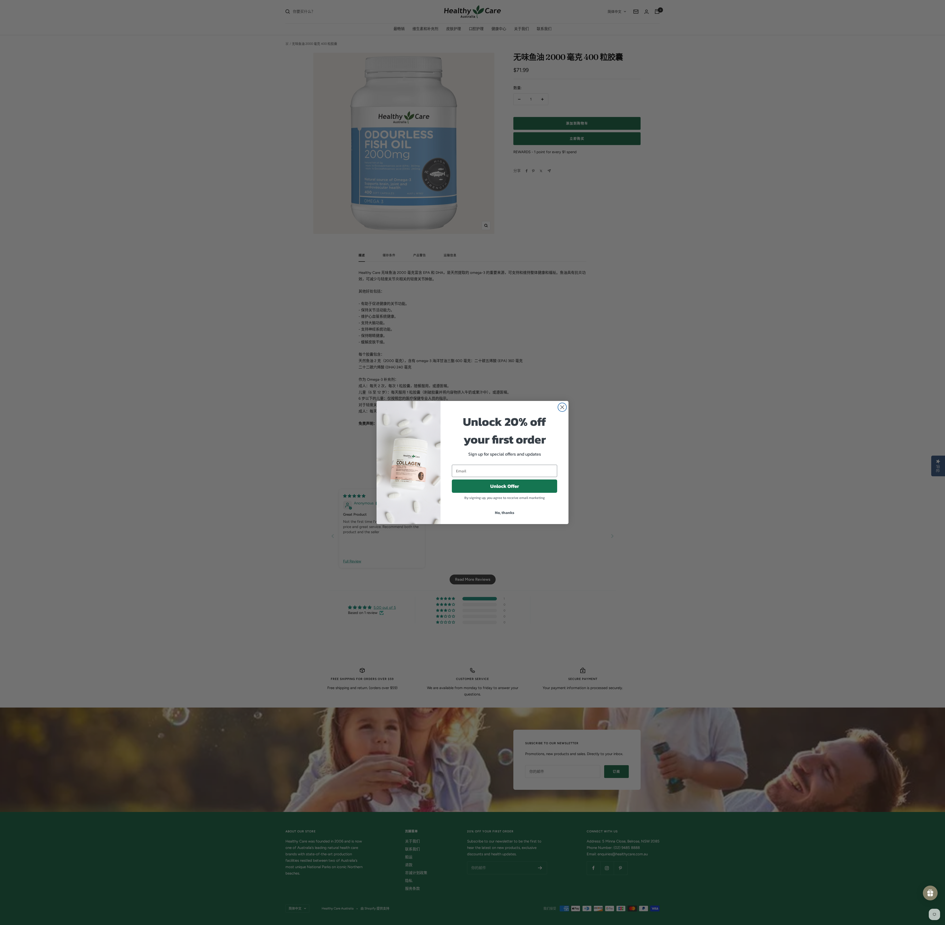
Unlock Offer (504, 486)
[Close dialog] (562, 407)
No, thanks (504, 512)
